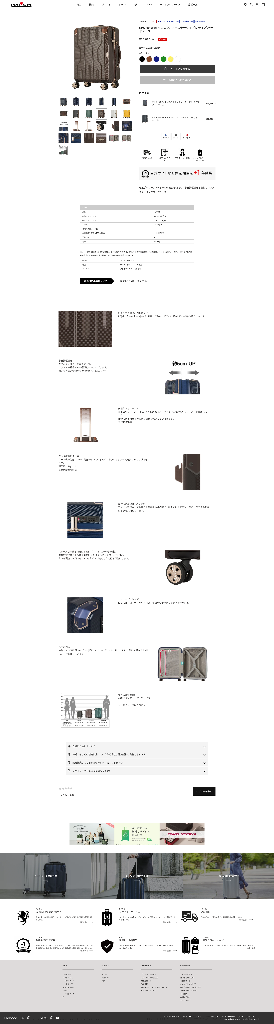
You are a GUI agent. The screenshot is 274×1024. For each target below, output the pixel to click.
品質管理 (144, 984)
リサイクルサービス (148, 990)
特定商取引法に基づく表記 (190, 987)
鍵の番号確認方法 (187, 977)
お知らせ (105, 977)
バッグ (65, 990)
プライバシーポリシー (188, 990)
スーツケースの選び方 (149, 977)
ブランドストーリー (148, 974)
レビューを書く (204, 791)
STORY (104, 974)
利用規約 (183, 994)
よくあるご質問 (186, 974)
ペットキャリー (68, 984)
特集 (103, 980)
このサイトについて (188, 984)
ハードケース (68, 974)
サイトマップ (185, 1000)
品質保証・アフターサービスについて (155, 987)
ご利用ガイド (185, 980)
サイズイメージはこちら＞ (132, 705)
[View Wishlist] (245, 4)
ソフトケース (68, 977)
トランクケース (68, 980)
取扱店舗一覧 (146, 980)
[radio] (142, 59)
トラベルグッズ (68, 994)
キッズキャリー (68, 987)
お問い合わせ (185, 997)
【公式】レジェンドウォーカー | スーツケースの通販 (27, 1019)
